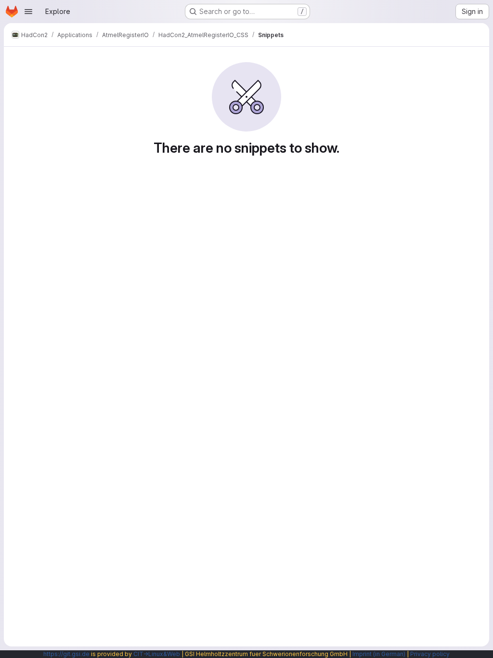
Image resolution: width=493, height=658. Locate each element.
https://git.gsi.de (66, 654)
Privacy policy (430, 654)
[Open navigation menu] (28, 11)
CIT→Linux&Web (156, 654)
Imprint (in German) (378, 654)
